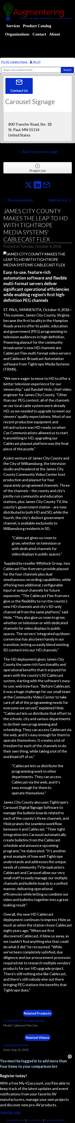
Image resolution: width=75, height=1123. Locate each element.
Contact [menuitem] (39, 34)
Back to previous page (39, 151)
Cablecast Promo (15, 1045)
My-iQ (36, 62)
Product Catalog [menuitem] (37, 26)
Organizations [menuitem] (17, 34)
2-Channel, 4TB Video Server (24, 1020)
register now (10, 1112)
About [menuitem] (54, 34)
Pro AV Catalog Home (14, 62)
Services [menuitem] (13, 26)
